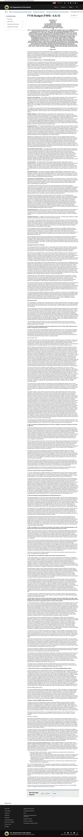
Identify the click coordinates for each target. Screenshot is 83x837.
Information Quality (9, 819)
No (49, 793)
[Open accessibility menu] (64, 3)
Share (74, 15)
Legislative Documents (12, 26)
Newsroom (59, 2)
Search (77, 7)
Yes (44, 793)
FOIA (25, 813)
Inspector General (28, 818)
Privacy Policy (8, 824)
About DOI (7, 808)
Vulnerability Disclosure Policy (31, 823)
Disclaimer (7, 817)
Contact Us (7, 813)
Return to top (8, 803)
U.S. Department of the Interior (20, 7)
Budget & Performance (29, 808)
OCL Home (9, 19)
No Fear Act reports (28, 821)
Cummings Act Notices (29, 810)
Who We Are (10, 21)
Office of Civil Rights (9, 822)
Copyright (7, 815)
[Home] (7, 7)
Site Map (7, 826)
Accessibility (8, 810)
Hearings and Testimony (13, 24)
